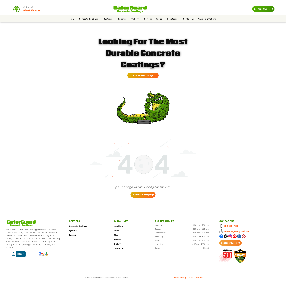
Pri (175, 277)
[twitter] (226, 236)
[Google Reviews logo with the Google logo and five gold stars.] (43, 254)
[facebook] (221, 236)
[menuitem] (72, 19)
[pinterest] (244, 236)
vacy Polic (180, 277)
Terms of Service (195, 277)
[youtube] (235, 236)
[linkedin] (239, 236)
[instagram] (230, 236)
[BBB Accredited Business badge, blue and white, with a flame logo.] (19, 254)
